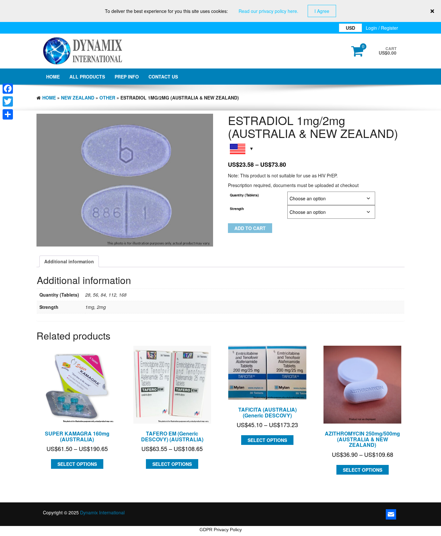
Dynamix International (102, 512)
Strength (237, 208)
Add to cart (250, 228)
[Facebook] (7, 88)
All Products (87, 76)
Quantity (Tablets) (244, 195)
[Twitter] (7, 101)
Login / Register (382, 28)
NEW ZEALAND (77, 97)
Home (53, 76)
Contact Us (163, 76)
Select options (77, 464)
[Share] (7, 114)
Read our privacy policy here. (268, 11)
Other (107, 97)
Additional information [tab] (69, 261)
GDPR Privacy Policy (221, 529)
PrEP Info (127, 76)
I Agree (321, 11)
